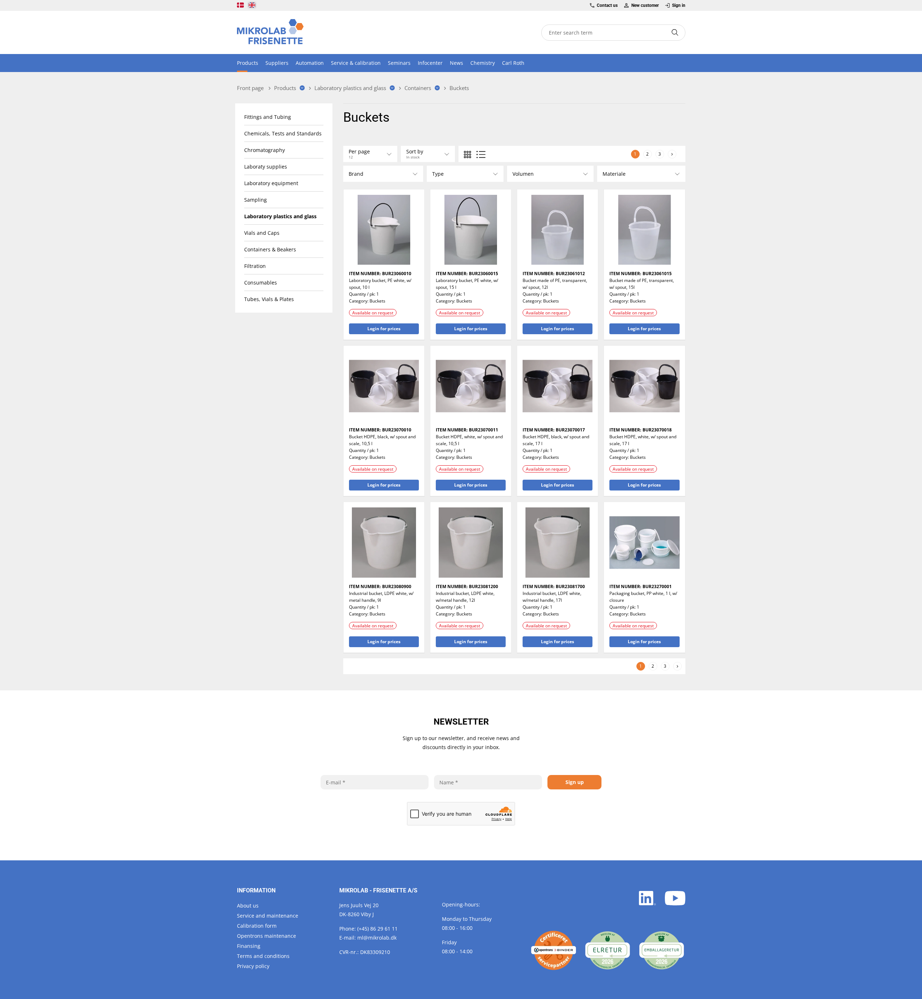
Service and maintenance (267, 915)
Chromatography (264, 150)
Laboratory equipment (271, 183)
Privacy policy (253, 966)
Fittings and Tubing (267, 116)
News (456, 62)
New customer (644, 5)
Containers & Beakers (270, 249)
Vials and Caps (261, 232)
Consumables (260, 282)
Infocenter (430, 62)
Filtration (255, 266)
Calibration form (257, 925)
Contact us (607, 5)
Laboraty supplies (265, 166)
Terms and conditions (263, 956)
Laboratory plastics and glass (280, 216)
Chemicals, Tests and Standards (283, 133)
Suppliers (276, 62)
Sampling (255, 199)
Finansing (248, 945)
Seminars (399, 62)
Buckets (377, 301)
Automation (310, 62)
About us (248, 905)
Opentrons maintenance (266, 935)
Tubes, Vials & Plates (269, 299)
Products (247, 62)
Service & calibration (356, 62)
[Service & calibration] (553, 950)
